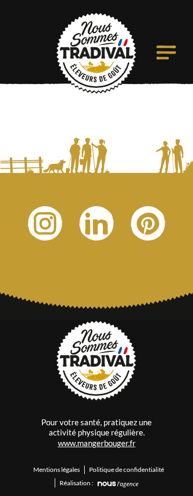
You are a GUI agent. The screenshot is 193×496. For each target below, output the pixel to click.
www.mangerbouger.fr (97, 443)
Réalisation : (76, 483)
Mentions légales (56, 469)
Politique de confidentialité (126, 469)
